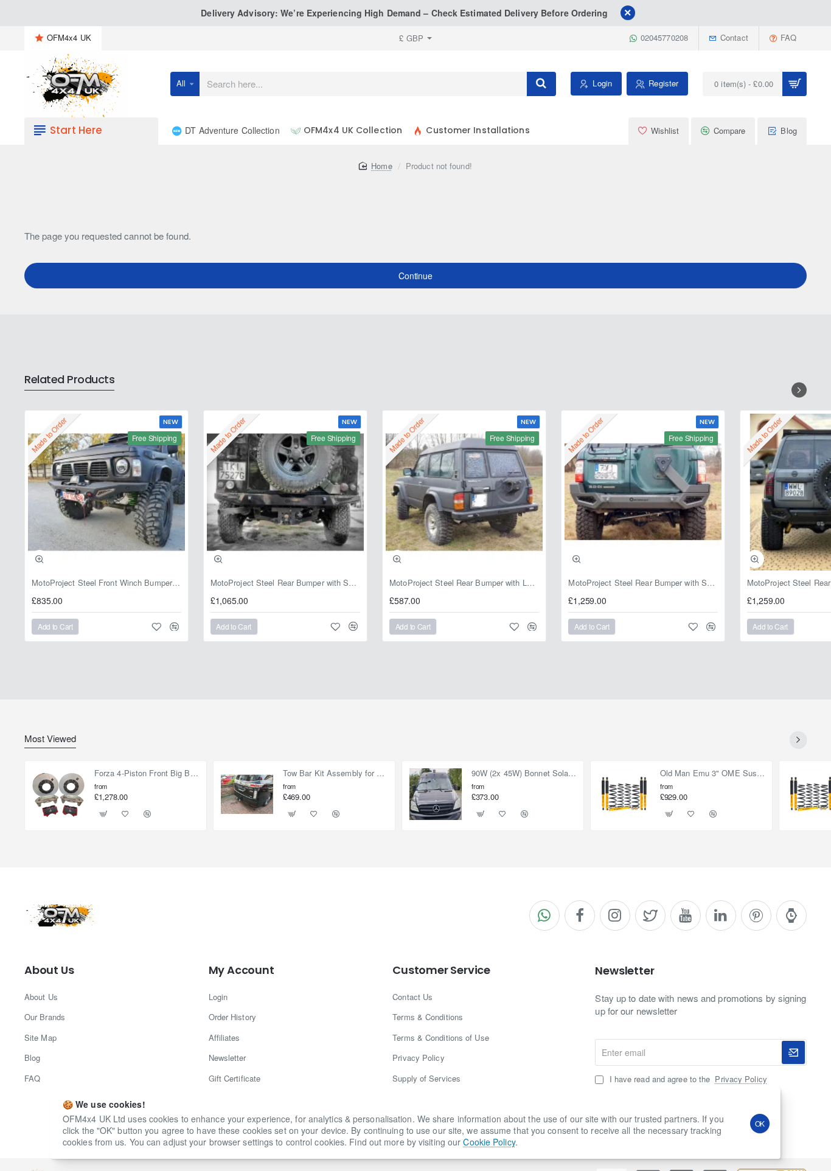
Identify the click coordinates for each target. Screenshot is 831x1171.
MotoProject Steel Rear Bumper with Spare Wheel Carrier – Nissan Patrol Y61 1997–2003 (643, 583)
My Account (241, 970)
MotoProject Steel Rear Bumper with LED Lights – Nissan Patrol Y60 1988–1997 (464, 583)
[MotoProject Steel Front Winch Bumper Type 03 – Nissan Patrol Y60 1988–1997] (106, 492)
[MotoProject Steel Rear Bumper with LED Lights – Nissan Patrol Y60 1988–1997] (464, 492)
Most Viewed (50, 739)
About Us (49, 970)
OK (760, 1123)
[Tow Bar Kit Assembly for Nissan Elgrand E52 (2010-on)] (247, 794)
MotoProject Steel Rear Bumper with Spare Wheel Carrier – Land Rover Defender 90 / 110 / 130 (285, 583)
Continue (415, 275)
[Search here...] (541, 84)
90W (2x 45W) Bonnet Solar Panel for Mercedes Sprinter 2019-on (524, 773)
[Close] (628, 12)
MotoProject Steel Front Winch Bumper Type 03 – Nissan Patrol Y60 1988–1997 (106, 583)
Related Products (69, 380)
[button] (39, 559)
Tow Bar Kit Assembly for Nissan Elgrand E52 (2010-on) (335, 773)
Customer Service (441, 970)
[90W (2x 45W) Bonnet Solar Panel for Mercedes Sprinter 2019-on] (436, 794)
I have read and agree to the (687, 1079)
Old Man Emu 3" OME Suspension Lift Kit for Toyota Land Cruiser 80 (712, 773)
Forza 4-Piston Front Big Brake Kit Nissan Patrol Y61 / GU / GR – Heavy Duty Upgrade (147, 773)
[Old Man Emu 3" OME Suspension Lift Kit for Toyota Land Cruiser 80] (624, 794)
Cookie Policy (489, 1142)
